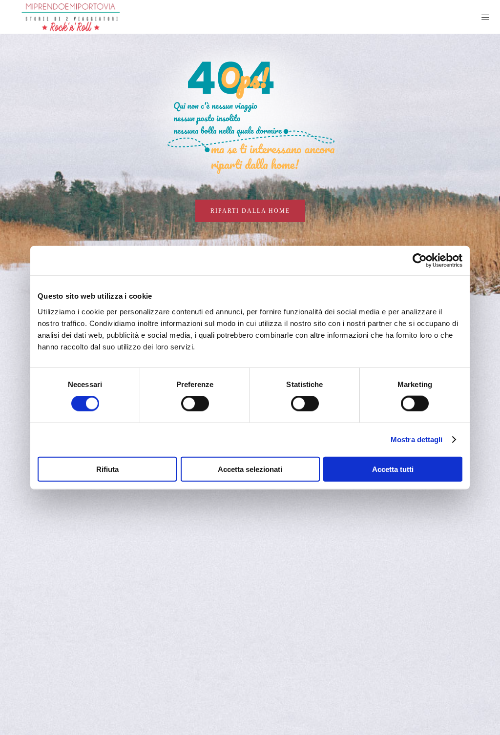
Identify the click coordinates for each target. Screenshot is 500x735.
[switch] (195, 403)
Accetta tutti (393, 469)
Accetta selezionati (250, 469)
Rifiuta (107, 469)
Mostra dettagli (417, 439)
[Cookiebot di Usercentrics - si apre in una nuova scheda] (419, 260)
